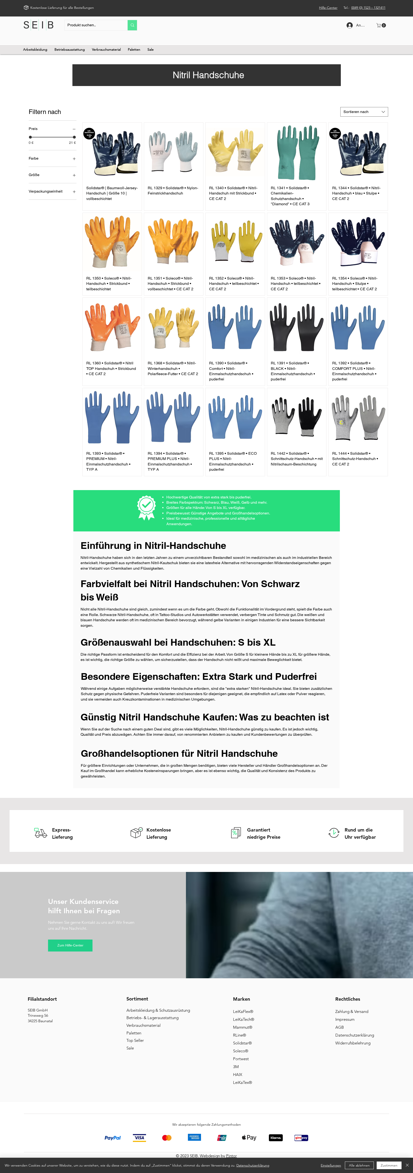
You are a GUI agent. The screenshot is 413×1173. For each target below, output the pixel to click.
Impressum (344, 1019)
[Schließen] (407, 1165)
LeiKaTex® (242, 1082)
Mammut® (242, 1027)
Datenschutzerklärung (354, 1035)
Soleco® (240, 1051)
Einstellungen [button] (331, 1165)
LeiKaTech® (243, 1019)
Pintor (231, 1155)
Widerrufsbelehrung (352, 1043)
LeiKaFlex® (243, 1011)
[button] (381, 25)
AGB (339, 1027)
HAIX (237, 1074)
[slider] (30, 137)
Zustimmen (389, 1165)
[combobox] (364, 112)
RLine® (239, 1035)
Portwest (241, 1058)
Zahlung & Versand (351, 1011)
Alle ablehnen (359, 1165)
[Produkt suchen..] (132, 25)
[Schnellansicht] (112, 152)
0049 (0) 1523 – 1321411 (368, 7)
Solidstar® (242, 1043)
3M (236, 1066)
